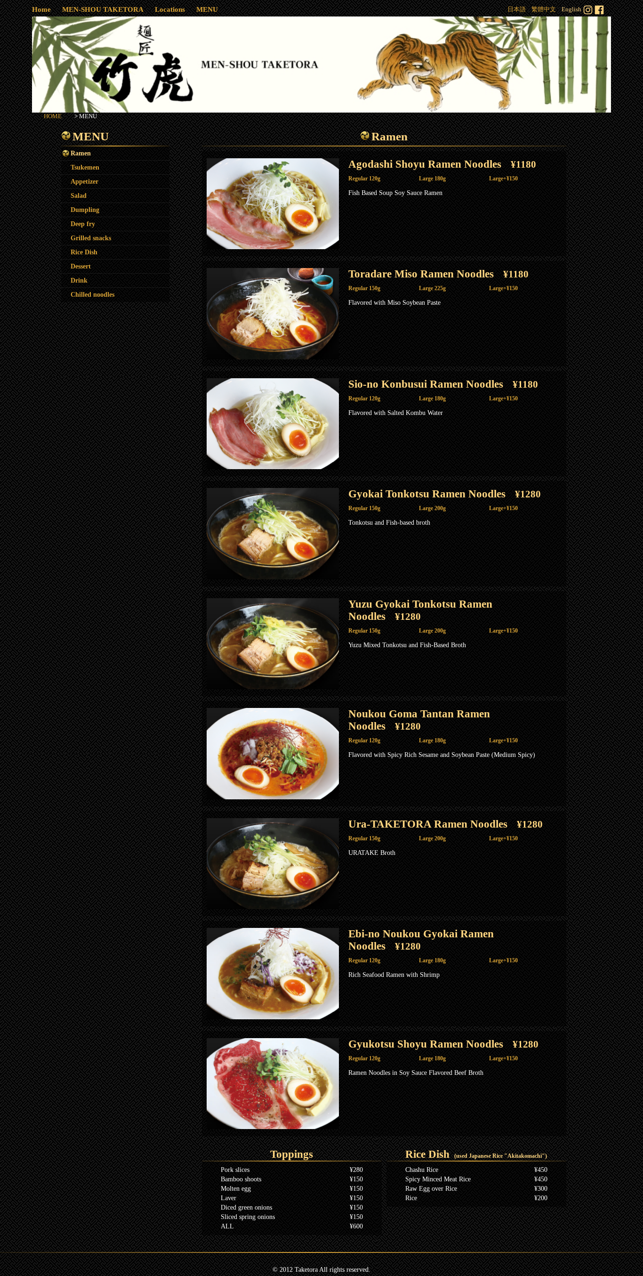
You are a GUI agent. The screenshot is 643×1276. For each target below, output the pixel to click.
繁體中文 (543, 9)
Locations (170, 9)
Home (41, 9)
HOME (53, 116)
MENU (207, 9)
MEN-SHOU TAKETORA (103, 9)
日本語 (516, 9)
